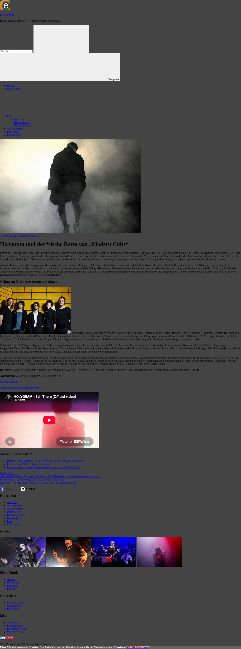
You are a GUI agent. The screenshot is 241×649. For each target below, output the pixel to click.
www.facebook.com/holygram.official (21, 387)
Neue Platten (14, 88)
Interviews (13, 511)
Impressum (13, 131)
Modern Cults (46, 476)
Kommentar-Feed (17, 628)
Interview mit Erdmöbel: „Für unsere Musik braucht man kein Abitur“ (46, 460)
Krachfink (12, 585)
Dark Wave (14, 476)
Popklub (11, 588)
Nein (133, 647)
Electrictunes (7, 14)
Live (9, 115)
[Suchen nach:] (16, 51)
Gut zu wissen (15, 128)
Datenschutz (14, 134)
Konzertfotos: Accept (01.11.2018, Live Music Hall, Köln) (32, 479)
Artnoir (11, 579)
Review (73, 476)
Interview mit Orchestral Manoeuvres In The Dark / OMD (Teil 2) (44, 467)
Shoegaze (94, 476)
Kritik (35, 476)
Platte (57, 476)
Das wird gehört (16, 602)
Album (4, 476)
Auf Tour (19, 119)
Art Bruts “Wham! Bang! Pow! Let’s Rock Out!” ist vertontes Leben (38, 482)
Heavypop (13, 582)
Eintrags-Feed (15, 625)
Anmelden (13, 622)
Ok (129, 647)
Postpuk (64, 476)
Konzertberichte (23, 125)
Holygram (26, 476)
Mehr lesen (142, 647)
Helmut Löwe (31, 235)
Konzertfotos (21, 122)
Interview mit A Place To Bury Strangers (29, 464)
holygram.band (8, 381)
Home (10, 85)
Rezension (83, 476)
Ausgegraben (14, 505)
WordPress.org (15, 631)
